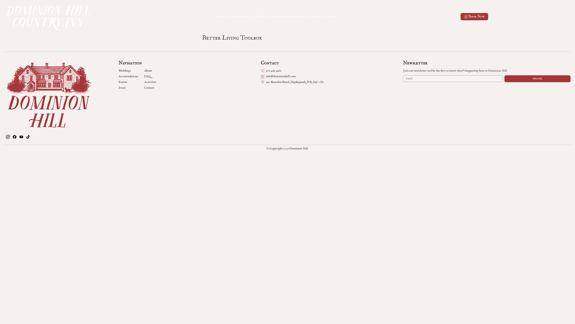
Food (282, 16)
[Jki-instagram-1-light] (7, 137)
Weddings (261, 16)
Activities (313, 16)
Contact (330, 16)
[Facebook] (14, 137)
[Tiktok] (28, 137)
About (296, 16)
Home (221, 16)
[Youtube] (21, 137)
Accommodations (238, 16)
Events (273, 16)
